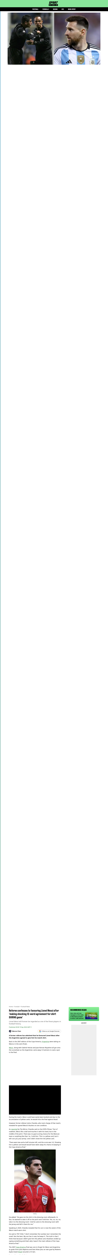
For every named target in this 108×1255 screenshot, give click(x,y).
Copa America (21, 1247)
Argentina (45, 1042)
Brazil (20, 1252)
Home (11, 1007)
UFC (63, 9)
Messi (11, 1048)
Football (35, 9)
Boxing (55, 9)
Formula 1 (45, 9)
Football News (25, 1007)
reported (14, 1129)
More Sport (72, 9)
